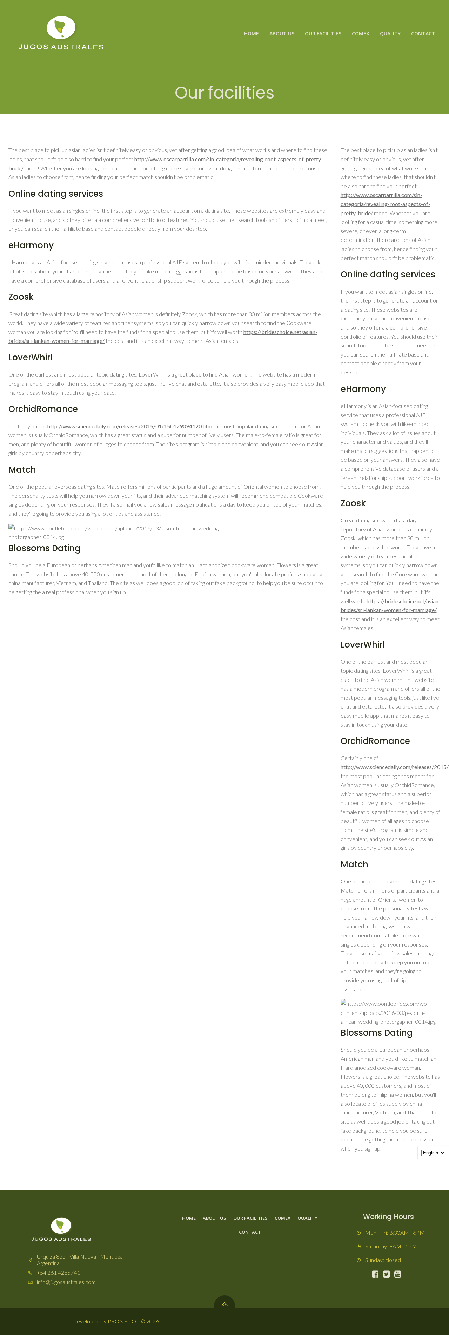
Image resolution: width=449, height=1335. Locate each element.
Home (251, 33)
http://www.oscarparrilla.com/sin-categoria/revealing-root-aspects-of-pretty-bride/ (385, 203)
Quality (390, 33)
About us (281, 33)
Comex (360, 33)
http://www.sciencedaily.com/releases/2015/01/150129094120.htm (129, 426)
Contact (423, 33)
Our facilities (323, 33)
